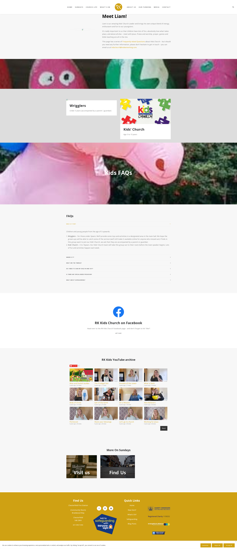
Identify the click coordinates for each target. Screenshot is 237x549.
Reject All (217, 545)
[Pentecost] (81, 414)
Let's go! (118, 333)
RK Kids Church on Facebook (118, 323)
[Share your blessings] (106, 414)
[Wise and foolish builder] (81, 375)
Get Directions (78, 525)
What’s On (105, 7)
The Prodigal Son (101, 383)
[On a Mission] (131, 395)
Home (132, 505)
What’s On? (132, 514)
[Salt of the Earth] (106, 395)
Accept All (229, 545)
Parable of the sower (128, 383)
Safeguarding (132, 519)
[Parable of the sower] (131, 375)
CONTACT (166, 7)
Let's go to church (126, 422)
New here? (132, 510)
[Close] (235, 541)
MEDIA (157, 7)
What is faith (149, 383)
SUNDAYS (79, 7)
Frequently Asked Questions (133, 41)
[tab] (118, 224)
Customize (205, 545)
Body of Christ (75, 402)
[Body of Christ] (81, 395)
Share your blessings (102, 422)
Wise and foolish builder (79, 383)
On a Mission (124, 402)
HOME (69, 7)
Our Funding (145, 7)
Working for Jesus (151, 422)
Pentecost (74, 422)
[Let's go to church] (131, 414)
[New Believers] (155, 395)
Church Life (91, 7)
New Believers (150, 402)
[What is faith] (155, 375)
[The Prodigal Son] (106, 375)
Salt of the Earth (101, 402)
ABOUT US (131, 7)
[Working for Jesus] (155, 414)
